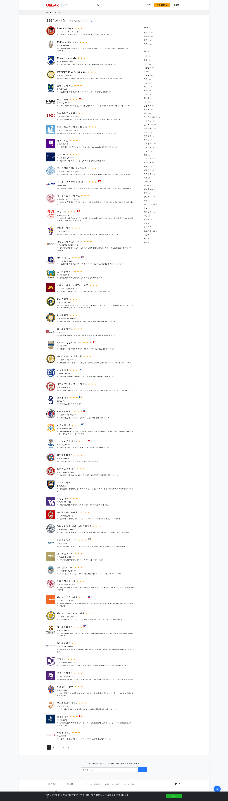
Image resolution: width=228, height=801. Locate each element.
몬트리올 (66, 215)
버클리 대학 (62, 315)
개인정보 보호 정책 (111, 784)
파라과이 (147, 181)
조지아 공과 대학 (65, 553)
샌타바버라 (74, 617)
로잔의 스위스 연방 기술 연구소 (72, 182)
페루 (146, 200)
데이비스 (73, 75)
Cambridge (65, 630)
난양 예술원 (62, 99)
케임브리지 (76, 199)
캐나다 (59, 45)
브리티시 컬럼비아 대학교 (69, 342)
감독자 (147, 32)
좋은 (146, 40)
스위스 (59, 185)
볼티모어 (73, 571)
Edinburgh (65, 458)
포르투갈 (147, 136)
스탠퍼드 (73, 415)
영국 (92, 21)
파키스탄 (147, 227)
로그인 (176, 5)
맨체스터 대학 (64, 228)
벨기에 (147, 166)
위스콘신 (64, 516)
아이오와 (64, 663)
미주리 (63, 387)
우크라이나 (148, 128)
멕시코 (147, 98)
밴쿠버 (65, 346)
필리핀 (147, 109)
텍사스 (63, 601)
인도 (146, 79)
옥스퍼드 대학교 (65, 482)
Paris (64, 401)
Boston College (65, 28)
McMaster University (67, 42)
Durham (71, 158)
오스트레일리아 (62, 61)
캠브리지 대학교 (65, 627)
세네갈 (147, 242)
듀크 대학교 (62, 154)
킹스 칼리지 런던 (65, 686)
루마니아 (147, 162)
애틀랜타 (71, 557)
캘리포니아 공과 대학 (67, 597)
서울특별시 (68, 373)
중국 (146, 60)
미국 (84, 21)
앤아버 (69, 302)
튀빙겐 (63, 736)
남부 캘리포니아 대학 (67, 113)
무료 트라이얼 (162, 5)
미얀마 (147, 234)
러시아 (147, 75)
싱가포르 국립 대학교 (67, 441)
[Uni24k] (52, 5)
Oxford (63, 486)
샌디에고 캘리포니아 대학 (69, 356)
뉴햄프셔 (64, 158)
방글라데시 (148, 197)
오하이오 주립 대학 (66, 469)
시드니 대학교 (64, 425)
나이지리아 (148, 159)
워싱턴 (63, 502)
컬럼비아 (70, 646)
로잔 (64, 185)
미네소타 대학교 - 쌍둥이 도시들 (72, 285)
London (64, 543)
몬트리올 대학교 (65, 271)
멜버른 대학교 (64, 257)
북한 (146, 178)
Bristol (63, 332)
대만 (146, 113)
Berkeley (73, 318)
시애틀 (69, 502)
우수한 (147, 36)
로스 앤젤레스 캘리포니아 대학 (72, 168)
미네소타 (64, 289)
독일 (58, 736)
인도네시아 (148, 124)
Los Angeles (74, 116)
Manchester (65, 231)
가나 (146, 208)
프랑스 (59, 401)
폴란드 (147, 140)
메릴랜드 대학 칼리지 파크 (69, 241)
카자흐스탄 (148, 174)
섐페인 (72, 529)
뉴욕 (62, 144)
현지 (146, 44)
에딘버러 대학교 (65, 455)
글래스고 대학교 (65, 85)
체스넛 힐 (75, 32)
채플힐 (75, 130)
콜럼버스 (73, 472)
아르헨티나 (148, 143)
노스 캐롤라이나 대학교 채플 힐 (72, 127)
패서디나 (70, 601)
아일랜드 (147, 121)
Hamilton (66, 45)
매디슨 (70, 516)
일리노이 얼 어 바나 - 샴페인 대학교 (74, 526)
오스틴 (69, 706)
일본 (146, 90)
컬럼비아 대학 (64, 643)
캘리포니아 (65, 75)
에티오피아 (148, 212)
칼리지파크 (74, 245)
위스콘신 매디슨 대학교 (68, 512)
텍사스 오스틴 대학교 (67, 703)
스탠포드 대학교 (65, 411)
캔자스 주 (64, 584)
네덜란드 (147, 170)
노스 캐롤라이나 (66, 130)
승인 (174, 796)
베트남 (147, 219)
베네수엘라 (148, 189)
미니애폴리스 (73, 289)
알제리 (147, 238)
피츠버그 (72, 584)
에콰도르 (147, 185)
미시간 (63, 302)
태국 (146, 102)
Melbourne (73, 61)
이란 (146, 193)
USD (71, 784)
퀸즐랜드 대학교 (65, 673)
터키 (146, 94)
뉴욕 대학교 (62, 140)
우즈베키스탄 (149, 204)
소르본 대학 (62, 397)
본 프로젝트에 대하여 (93, 784)
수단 (146, 215)
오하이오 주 (65, 472)
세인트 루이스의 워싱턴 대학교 (72, 384)
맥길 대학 (61, 212)
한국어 (53, 784)
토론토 (65, 720)
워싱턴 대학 (62, 498)
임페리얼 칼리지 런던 (67, 540)
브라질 (147, 71)
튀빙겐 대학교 (64, 732)
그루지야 (64, 557)
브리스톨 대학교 (65, 329)
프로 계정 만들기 (128, 784)
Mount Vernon (73, 663)
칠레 (146, 155)
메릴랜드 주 (65, 245)
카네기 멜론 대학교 (66, 581)
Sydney (71, 428)
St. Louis (70, 387)
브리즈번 (72, 676)
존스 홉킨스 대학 (65, 567)
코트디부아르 (149, 231)
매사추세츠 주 (66, 32)
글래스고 (64, 89)
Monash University (66, 58)
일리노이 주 (65, 529)
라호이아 (73, 360)
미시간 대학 (62, 299)
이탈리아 (147, 147)
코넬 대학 (61, 659)
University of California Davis (72, 72)
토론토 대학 (62, 716)
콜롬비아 (147, 105)
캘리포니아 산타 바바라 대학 (71, 613)
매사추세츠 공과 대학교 (68, 195)
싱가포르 (60, 103)
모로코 (147, 223)
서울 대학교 (62, 370)
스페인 (147, 151)
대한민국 (60, 373)
